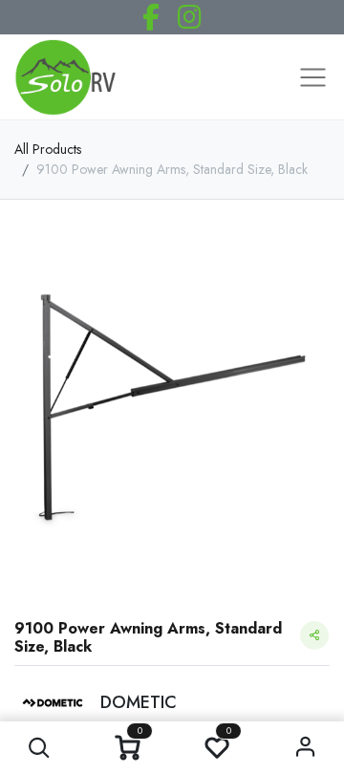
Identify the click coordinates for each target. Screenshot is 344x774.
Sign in (305, 747)
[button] (38, 747)
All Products (47, 149)
